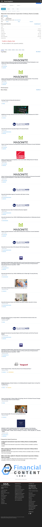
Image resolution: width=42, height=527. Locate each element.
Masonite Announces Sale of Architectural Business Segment (14, 209)
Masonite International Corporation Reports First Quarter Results (14, 128)
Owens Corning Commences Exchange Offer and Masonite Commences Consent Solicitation (20, 144)
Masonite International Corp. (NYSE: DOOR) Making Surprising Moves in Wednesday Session (20, 217)
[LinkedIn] (22, 476)
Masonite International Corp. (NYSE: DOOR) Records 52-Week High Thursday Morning (19, 273)
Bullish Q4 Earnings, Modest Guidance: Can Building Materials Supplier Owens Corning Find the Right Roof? (20, 383)
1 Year (17, 49)
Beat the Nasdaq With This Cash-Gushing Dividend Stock (14, 413)
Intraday (2, 49)
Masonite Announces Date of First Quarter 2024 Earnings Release (15, 247)
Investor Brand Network (5, 220)
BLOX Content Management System (8, 517)
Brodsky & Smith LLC (5, 434)
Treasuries (18, 11)
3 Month (13, 49)
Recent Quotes (4, 5)
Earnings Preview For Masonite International (11, 100)
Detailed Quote (37, 23)
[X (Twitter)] (17, 476)
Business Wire (4, 84)
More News (38, 51)
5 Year (23, 49)
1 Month (9, 49)
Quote (7, 21)
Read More (38, 89)
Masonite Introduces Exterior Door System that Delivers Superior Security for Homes (19, 302)
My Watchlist (11, 5)
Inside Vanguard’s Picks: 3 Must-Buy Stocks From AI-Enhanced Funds (16, 368)
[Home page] (8, 1)
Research (31, 21)
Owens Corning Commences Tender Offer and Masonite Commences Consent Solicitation (20, 231)
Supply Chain (9, 387)
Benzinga (4, 103)
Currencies (9, 11)
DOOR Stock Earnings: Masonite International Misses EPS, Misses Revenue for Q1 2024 (20, 114)
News (6, 11)
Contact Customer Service (33, 490)
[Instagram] (25, 476)
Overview (3, 11)
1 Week (6, 49)
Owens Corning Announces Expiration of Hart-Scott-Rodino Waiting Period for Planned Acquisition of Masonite (19, 160)
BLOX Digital (15, 517)
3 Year (20, 49)
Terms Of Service (31, 472)
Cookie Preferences (4, 487)
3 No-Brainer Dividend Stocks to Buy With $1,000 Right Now (14, 287)
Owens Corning (5, 66)
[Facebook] (20, 476)
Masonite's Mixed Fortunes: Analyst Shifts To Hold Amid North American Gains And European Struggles (18, 318)
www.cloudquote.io (29, 470)
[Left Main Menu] (2, 1)
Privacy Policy (24, 472)
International (14, 11)
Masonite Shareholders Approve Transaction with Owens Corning (15, 194)
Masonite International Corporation (7, 197)
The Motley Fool (4, 417)
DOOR (5, 16)
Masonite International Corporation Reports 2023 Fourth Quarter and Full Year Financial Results (19, 333)
